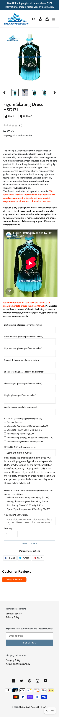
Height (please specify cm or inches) (20, 395)
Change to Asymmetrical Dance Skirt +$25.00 (27, 426)
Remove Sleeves (14, 422)
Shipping (7, 135)
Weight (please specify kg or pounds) (20, 407)
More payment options (29, 550)
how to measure (18, 309)
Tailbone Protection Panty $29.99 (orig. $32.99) (28, 497)
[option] (15, 92)
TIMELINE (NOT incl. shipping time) (20, 447)
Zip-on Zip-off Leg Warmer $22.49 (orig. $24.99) (28, 509)
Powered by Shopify (39, 707)
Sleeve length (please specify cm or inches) (23, 383)
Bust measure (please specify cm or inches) (23, 324)
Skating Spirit (24, 707)
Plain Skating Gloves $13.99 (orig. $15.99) (25, 505)
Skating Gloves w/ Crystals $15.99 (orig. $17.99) (27, 501)
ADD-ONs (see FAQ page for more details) (23, 418)
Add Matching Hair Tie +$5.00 (20, 433)
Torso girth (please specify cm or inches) (21, 360)
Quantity (8, 528)
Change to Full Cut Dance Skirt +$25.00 (24, 429)
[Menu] (53, 18)
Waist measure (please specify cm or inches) (23, 336)
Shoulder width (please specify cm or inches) (24, 371)
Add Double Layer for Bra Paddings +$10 (25, 441)
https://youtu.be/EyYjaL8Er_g (28, 312)
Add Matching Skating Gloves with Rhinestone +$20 (30, 437)
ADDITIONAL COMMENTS (16, 515)
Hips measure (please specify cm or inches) (23, 348)
